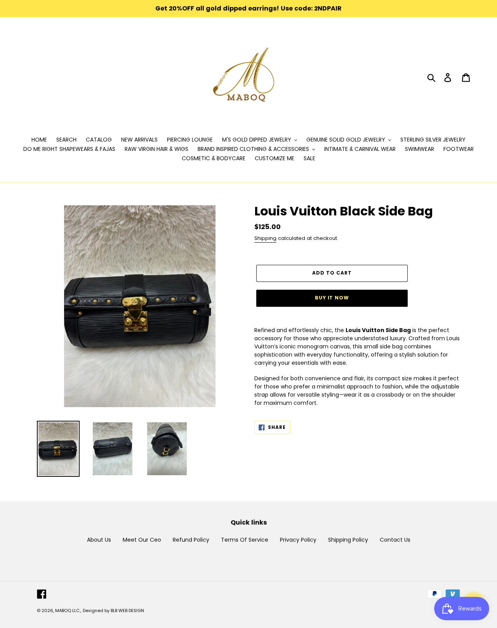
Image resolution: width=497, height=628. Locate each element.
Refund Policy (191, 540)
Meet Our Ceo (142, 540)
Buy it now (332, 297)
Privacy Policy (298, 540)
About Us (99, 540)
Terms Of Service (244, 540)
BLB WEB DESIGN (127, 610)
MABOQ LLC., (68, 610)
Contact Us (395, 540)
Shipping (265, 238)
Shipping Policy (348, 540)
